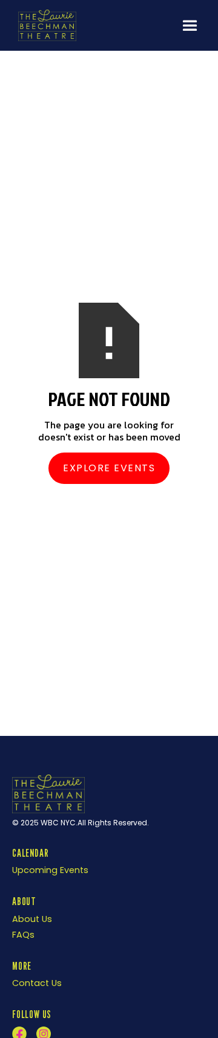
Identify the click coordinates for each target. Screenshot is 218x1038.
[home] (44, 25)
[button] (190, 26)
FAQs (23, 934)
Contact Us (37, 983)
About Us (32, 919)
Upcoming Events (50, 870)
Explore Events (109, 468)
